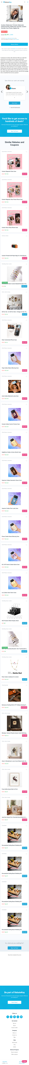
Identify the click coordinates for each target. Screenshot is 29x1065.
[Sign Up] (27, 2)
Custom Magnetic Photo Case (9, 171)
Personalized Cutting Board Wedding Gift (12, 845)
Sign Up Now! (14, 131)
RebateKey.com (14, 48)
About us (14, 1032)
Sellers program (14, 1054)
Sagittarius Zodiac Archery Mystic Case (11, 452)
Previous (2, 91)
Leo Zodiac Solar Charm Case (9, 592)
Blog (14, 1037)
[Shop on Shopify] (15, 982)
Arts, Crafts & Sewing (6, 713)
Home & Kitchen (16, 39)
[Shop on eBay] (15, 971)
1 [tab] (14, 23)
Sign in (14, 1025)
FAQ (14, 1044)
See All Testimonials (15, 107)
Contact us (14, 1035)
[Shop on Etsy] (15, 976)
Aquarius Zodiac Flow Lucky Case (10, 508)
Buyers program (14, 1052)
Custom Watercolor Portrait (9, 38)
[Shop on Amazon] (15, 965)
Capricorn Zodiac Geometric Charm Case (12, 480)
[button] (26, 151)
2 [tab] (15, 23)
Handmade (4, 825)
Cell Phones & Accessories (7, 151)
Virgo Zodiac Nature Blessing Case (10, 368)
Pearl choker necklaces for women (10, 677)
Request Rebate (14, 44)
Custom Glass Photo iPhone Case (10, 227)
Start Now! (14, 103)
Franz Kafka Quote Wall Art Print (10, 789)
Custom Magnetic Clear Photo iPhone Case (12, 199)
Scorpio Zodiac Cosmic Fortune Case (11, 424)
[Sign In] (25, 2)
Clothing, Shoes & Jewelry (7, 263)
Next (27, 91)
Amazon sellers (14, 1027)
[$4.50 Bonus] (14, 274)
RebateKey (5, 1061)
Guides (14, 1046)
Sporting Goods (5, 685)
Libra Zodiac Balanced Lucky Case (10, 396)
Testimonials (14, 1042)
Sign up (14, 1023)
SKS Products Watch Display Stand (10, 620)
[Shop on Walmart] (15, 960)
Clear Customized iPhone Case (9, 340)
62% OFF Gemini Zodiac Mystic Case (10, 564)
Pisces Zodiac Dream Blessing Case (10, 536)
